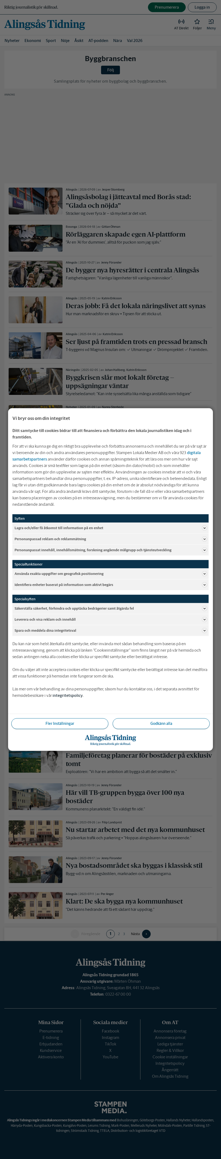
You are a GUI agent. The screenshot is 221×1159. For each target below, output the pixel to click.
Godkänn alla (161, 723)
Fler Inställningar (60, 723)
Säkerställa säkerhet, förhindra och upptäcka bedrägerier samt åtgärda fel (74, 608)
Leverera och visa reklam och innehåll (45, 619)
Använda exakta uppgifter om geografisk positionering (59, 573)
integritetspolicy (68, 695)
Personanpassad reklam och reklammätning (50, 538)
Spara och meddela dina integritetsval (45, 630)
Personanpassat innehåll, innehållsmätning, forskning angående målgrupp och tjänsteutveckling (93, 549)
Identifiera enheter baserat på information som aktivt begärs (64, 584)
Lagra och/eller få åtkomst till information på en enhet (59, 527)
